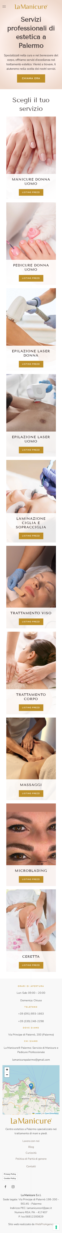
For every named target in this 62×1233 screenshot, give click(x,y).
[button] (4, 6)
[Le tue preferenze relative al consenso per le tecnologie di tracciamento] (56, 1227)
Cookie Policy (10, 1178)
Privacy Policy (10, 1174)
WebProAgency (44, 1224)
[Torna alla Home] (31, 6)
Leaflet (37, 1113)
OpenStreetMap (51, 1113)
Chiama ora (31, 78)
